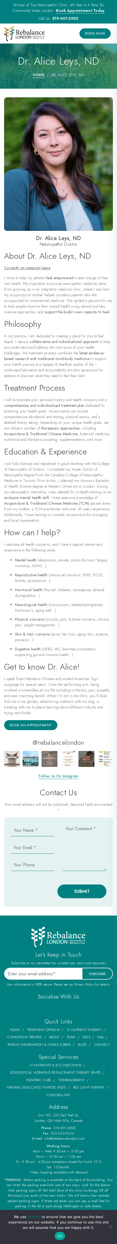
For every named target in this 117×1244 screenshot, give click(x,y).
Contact (101, 1044)
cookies (34, 1217)
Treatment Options (43, 1029)
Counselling (58, 1094)
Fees (86, 1037)
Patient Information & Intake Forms (39, 1044)
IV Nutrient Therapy (84, 1029)
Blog (82, 1044)
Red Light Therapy (88, 1087)
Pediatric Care (38, 1080)
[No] (110, 1227)
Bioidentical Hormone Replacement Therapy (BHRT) (55, 1072)
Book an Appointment (31, 725)
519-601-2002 (65, 18)
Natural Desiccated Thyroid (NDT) (36, 1087)
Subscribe (97, 973)
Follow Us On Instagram (58, 776)
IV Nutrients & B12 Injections (55, 1065)
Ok (59, 1236)
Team (71, 1037)
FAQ (100, 1037)
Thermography (72, 1080)
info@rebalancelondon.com (64, 1138)
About (54, 1037)
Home (39, 75)
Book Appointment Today (80, 10)
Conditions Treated (24, 1037)
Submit (82, 891)
